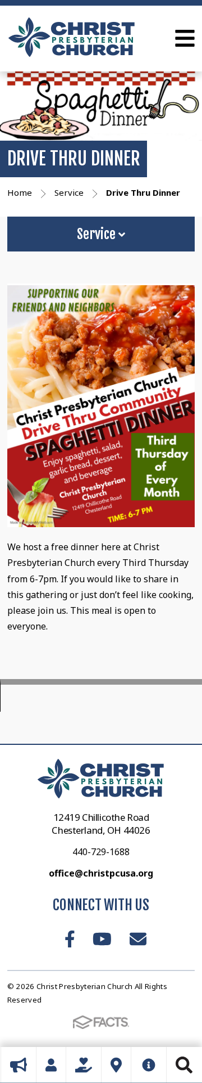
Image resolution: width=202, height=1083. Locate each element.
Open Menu (185, 38)
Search (184, 1065)
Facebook (70, 939)
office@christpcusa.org (101, 873)
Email (138, 939)
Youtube (102, 939)
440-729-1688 (101, 852)
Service (97, 234)
